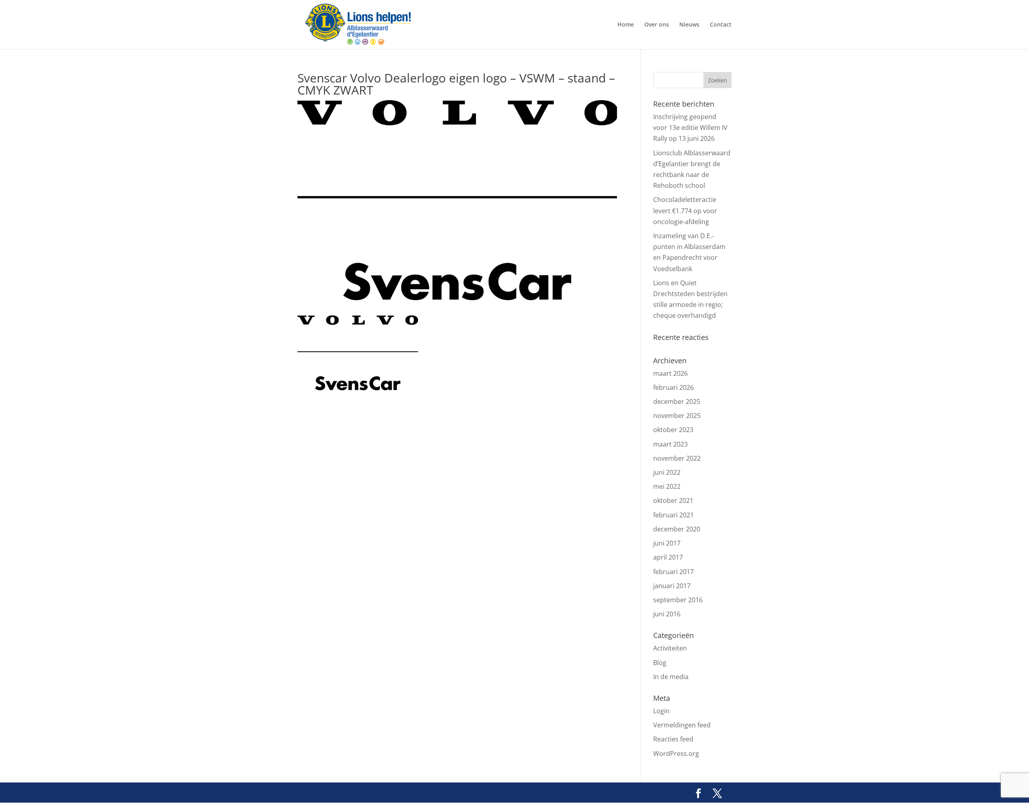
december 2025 (676, 401)
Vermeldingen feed (682, 725)
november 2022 (677, 458)
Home (625, 25)
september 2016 (678, 599)
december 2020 (676, 529)
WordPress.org (676, 753)
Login (661, 710)
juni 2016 (667, 613)
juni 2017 (667, 543)
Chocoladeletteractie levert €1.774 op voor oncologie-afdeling (685, 210)
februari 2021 (673, 515)
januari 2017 (672, 585)
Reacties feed (673, 739)
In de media (671, 676)
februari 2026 (673, 387)
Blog (659, 662)
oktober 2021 (673, 500)
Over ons (656, 25)
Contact (721, 25)
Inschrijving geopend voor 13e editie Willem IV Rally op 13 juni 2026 (690, 127)
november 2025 (677, 415)
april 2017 (668, 557)
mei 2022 (667, 486)
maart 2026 (670, 373)
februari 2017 (673, 571)
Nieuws (689, 25)
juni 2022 (667, 472)
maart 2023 (670, 444)
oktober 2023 (673, 429)
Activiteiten (670, 648)
